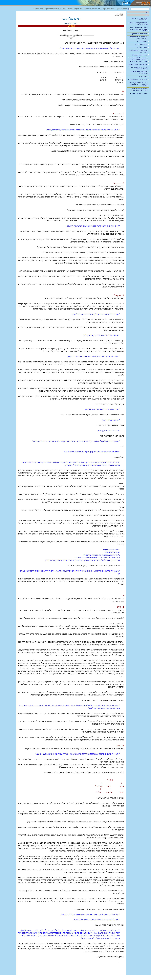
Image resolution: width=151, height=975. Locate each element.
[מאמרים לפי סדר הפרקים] (101, 2)
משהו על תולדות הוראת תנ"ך (137, 93)
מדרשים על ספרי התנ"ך (139, 34)
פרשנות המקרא (142, 41)
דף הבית (124, 9)
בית (147, 12)
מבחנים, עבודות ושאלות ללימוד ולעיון (139, 72)
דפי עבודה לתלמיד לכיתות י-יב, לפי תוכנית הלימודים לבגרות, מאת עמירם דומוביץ (138, 59)
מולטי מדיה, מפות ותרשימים (137, 79)
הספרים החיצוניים (141, 44)
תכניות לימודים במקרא (139, 55)
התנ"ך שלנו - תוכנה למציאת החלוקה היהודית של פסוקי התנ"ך (138, 84)
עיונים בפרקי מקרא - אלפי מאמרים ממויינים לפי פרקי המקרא (138, 29)
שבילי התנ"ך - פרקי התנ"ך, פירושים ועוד (138, 19)
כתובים (70, 9)
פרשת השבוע (143, 76)
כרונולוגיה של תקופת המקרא (138, 64)
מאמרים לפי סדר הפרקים (53, 9)
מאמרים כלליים (142, 47)
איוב (64, 9)
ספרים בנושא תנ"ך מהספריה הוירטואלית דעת (138, 37)
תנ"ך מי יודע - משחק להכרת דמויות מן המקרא (138, 68)
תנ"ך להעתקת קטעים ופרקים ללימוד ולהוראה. (137, 23)
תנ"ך (146, 15)
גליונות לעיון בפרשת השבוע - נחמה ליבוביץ (138, 51)
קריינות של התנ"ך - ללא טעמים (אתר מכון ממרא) (139, 89)
